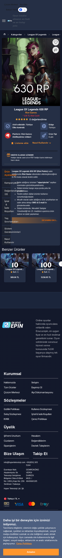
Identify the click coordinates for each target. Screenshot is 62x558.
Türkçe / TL (12, 499)
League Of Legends (37, 34)
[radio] (17, 119)
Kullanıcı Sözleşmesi (41, 409)
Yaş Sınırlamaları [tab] (7, 220)
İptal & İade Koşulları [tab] (7, 206)
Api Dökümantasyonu (42, 392)
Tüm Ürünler (10, 387)
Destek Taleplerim (40, 445)
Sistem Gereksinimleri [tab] (7, 230)
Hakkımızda (10, 382)
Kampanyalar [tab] (7, 182)
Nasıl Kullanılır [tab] (7, 241)
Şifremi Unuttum (12, 436)
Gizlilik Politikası (11, 409)
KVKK (6, 419)
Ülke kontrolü (18, 127)
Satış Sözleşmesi (12, 414)
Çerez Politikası (39, 419)
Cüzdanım (9, 441)
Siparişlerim (10, 445)
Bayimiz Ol (36, 387)
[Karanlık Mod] (22, 10)
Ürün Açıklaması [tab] (7, 173)
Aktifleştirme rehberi (21, 137)
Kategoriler (16, 34)
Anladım (31, 552)
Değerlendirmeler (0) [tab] (7, 192)
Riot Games (31, 112)
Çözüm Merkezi (12, 392)
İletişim (35, 382)
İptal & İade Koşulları (41, 414)
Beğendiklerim (38, 441)
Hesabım (35, 436)
